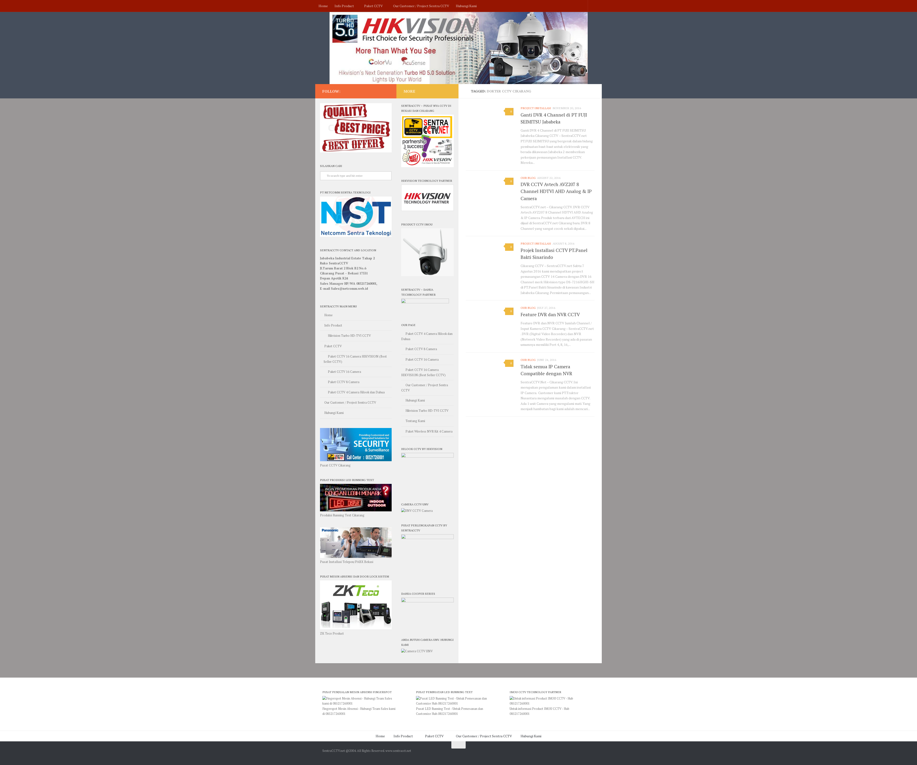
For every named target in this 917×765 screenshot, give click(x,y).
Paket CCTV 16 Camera (344, 371)
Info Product (344, 6)
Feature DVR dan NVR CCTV (550, 314)
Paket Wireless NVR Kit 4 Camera (429, 431)
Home (323, 6)
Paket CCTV (373, 6)
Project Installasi (536, 108)
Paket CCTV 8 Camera (343, 382)
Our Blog (528, 178)
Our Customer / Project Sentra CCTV (421, 6)
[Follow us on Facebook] (386, 91)
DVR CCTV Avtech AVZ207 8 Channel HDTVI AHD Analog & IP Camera (556, 191)
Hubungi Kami (466, 6)
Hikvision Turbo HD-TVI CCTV (349, 335)
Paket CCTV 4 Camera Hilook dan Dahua (356, 392)
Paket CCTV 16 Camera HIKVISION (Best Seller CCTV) (355, 359)
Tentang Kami (415, 421)
